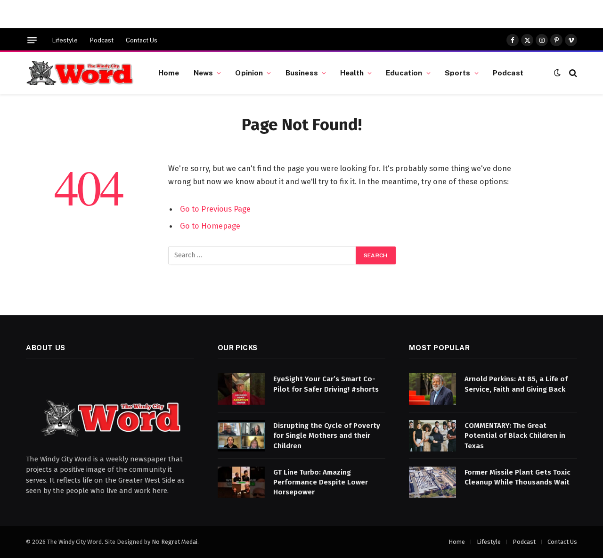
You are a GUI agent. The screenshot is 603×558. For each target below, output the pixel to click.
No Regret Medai (174, 541)
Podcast (102, 40)
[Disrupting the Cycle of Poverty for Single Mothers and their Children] (241, 435)
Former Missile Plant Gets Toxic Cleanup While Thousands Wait (517, 477)
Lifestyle (65, 40)
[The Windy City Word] (80, 73)
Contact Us (141, 40)
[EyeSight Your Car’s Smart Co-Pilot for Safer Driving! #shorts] (241, 389)
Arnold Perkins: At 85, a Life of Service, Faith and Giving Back (516, 384)
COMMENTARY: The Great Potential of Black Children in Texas (514, 435)
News (203, 72)
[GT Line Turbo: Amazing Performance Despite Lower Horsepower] (241, 482)
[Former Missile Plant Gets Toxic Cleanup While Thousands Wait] (432, 482)
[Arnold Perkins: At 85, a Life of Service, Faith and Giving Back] (432, 389)
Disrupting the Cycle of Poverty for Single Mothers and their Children (326, 435)
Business (301, 72)
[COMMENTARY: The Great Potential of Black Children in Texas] (432, 435)
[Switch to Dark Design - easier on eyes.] (557, 73)
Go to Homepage (210, 225)
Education (404, 72)
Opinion (249, 72)
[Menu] (32, 40)
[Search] (572, 72)
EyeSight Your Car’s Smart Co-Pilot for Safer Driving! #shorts (326, 384)
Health (352, 72)
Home (168, 72)
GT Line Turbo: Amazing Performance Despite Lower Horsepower (320, 482)
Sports (458, 72)
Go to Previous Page (215, 208)
